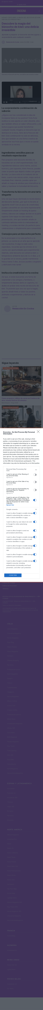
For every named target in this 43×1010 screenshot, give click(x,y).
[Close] (39, 432)
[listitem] (21, 469)
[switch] (35, 475)
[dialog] (21, 505)
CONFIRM (13, 575)
